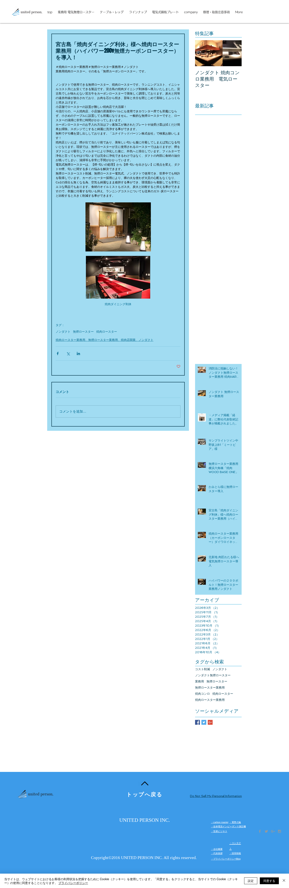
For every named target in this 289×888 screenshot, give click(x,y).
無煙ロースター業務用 (210, 687)
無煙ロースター (83, 331)
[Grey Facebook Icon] (260, 831)
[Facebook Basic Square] (197, 722)
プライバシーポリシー (73, 883)
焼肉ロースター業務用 (210, 699)
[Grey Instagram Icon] (279, 831)
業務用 (199, 681)
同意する (269, 880)
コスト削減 (202, 669)
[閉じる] (283, 881)
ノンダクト (63, 331)
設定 (251, 880)
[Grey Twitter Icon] (266, 831)
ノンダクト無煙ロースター (213, 675)
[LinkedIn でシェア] (78, 353)
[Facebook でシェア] (58, 353)
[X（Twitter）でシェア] (68, 353)
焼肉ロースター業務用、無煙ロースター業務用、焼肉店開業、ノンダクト (104, 340)
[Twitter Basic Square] (203, 722)
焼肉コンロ (202, 693)
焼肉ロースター (106, 331)
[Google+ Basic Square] (210, 722)
